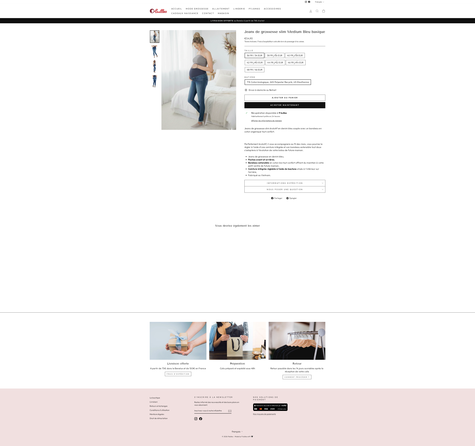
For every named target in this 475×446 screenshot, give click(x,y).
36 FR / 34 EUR (254, 55)
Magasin (223, 13)
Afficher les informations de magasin (266, 121)
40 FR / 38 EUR (295, 55)
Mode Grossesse (197, 8)
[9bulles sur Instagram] (195, 418)
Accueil (176, 8)
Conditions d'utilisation (159, 410)
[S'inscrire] (229, 410)
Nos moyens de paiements (264, 414)
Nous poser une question (285, 189)
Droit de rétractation (158, 418)
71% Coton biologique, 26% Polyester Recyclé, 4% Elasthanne (278, 82)
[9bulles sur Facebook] (200, 418)
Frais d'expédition (265, 41)
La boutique (155, 398)
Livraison (153, 402)
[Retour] (297, 341)
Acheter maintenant (284, 105)
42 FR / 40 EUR (255, 62)
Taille (248, 50)
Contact (208, 13)
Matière (249, 77)
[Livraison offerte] (178, 341)
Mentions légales (157, 414)
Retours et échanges (158, 406)
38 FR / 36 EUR (274, 55)
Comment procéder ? (297, 377)
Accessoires (272, 8)
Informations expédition (285, 183)
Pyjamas (254, 8)
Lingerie (239, 8)
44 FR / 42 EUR (275, 62)
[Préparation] (237, 341)
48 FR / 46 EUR (254, 69)
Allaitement (221, 8)
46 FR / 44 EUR (296, 62)
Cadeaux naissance (184, 13)
